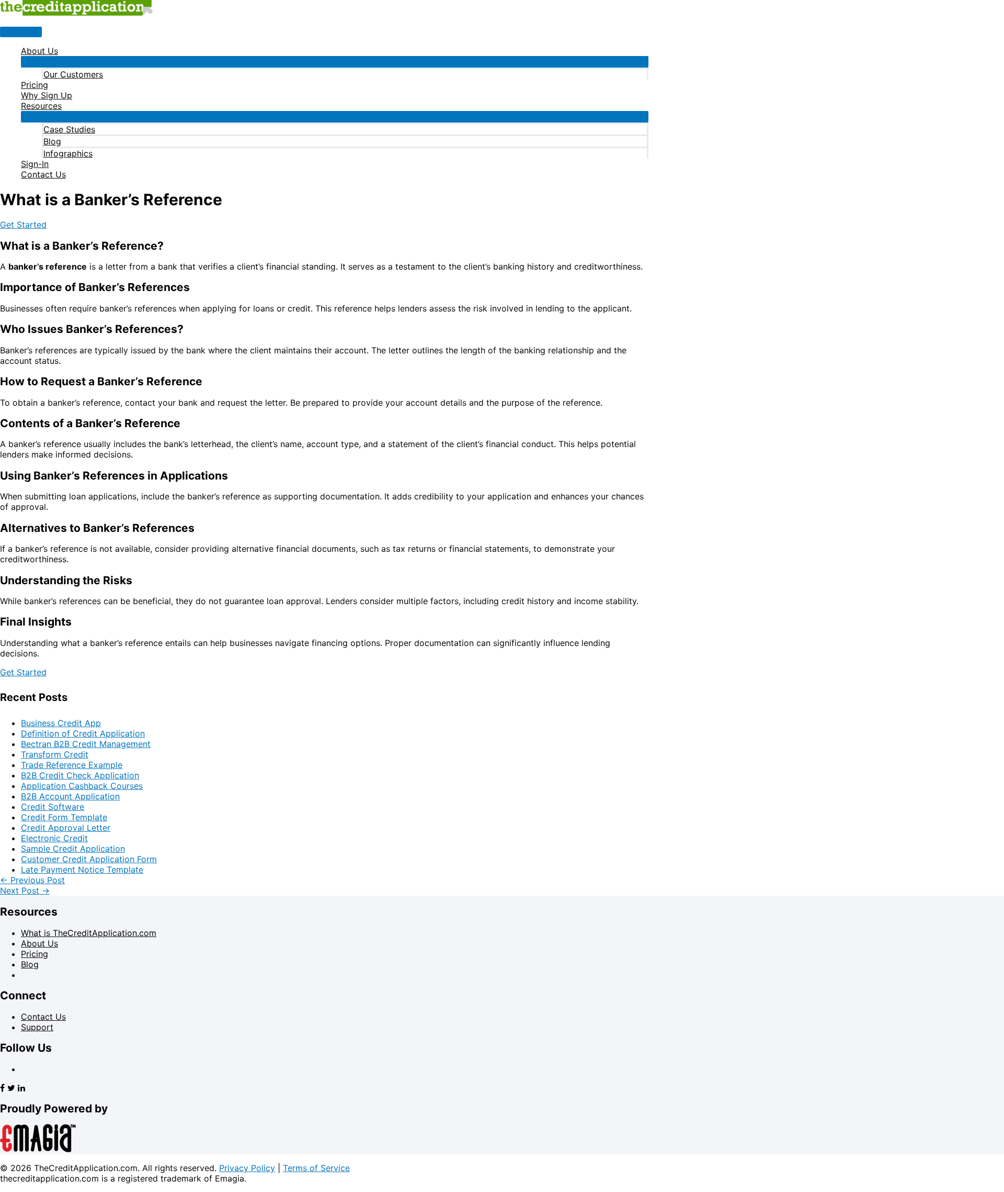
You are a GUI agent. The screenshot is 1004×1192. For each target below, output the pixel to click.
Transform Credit (54, 754)
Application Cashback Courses (82, 786)
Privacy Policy (247, 1168)
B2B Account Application (70, 796)
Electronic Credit (54, 838)
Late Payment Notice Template (82, 869)
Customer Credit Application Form (89, 859)
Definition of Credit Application (83, 733)
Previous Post (32, 880)
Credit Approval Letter (65, 827)
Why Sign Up (46, 95)
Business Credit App (61, 723)
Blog (52, 141)
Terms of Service (316, 1168)
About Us (39, 51)
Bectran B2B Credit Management (86, 744)
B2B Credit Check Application (80, 775)
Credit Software (52, 806)
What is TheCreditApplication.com (88, 933)
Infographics (68, 153)
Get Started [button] (23, 224)
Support (37, 1027)
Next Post (25, 890)
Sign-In (35, 164)
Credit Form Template (64, 817)
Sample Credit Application (73, 848)
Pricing (34, 85)
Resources (41, 106)
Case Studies (69, 129)
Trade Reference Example (71, 765)
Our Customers (73, 74)
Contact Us (43, 174)
